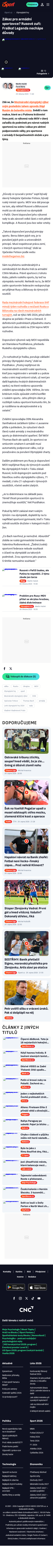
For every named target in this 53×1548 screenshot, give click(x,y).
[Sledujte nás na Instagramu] (20, 1298)
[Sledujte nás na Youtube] (39, 1298)
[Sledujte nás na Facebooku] (14, 1298)
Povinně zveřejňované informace (32, 1538)
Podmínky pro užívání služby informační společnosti (26, 1525)
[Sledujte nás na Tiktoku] (33, 1298)
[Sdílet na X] (10, 668)
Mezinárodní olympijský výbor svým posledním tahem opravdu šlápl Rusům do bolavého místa (25, 106)
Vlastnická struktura (35, 1532)
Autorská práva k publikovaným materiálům (26, 1521)
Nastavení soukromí (17, 1532)
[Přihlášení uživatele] (42, 4)
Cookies (42, 1528)
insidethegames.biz (13, 256)
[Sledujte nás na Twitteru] (26, 1298)
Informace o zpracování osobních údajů (22, 1528)
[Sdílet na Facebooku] (4, 668)
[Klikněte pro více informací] (6, 62)
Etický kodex (13, 1538)
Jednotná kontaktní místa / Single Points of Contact (26, 1535)
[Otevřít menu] (48, 5)
